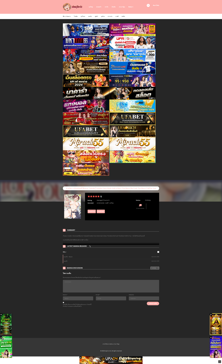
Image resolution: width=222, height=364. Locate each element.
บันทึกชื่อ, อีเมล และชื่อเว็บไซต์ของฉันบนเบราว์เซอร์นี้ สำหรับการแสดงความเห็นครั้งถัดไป (77, 305)
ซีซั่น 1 (64, 252)
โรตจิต (76, 16)
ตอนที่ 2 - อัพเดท (68, 257)
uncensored (70, 183)
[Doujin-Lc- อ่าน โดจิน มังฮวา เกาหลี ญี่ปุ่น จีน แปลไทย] (73, 7)
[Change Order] (90, 246)
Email (97, 295)
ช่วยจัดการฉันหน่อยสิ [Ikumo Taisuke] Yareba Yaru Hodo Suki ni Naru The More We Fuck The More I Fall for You (103, 183)
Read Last (101, 211)
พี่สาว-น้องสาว (67, 16)
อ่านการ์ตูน (122, 7)
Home (64, 183)
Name (65, 295)
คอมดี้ (106, 203)
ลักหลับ (114, 7)
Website (131, 295)
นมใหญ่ (91, 7)
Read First (91, 211)
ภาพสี (116, 16)
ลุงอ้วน (103, 16)
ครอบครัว (98, 7)
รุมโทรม (83, 16)
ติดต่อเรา (130, 7)
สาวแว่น (110, 16)
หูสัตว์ (96, 16)
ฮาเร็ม (106, 7)
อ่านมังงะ (110, 344)
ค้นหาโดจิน (156, 5)
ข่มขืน (123, 16)
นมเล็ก (90, 16)
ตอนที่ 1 (65, 261)
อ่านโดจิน (105, 344)
